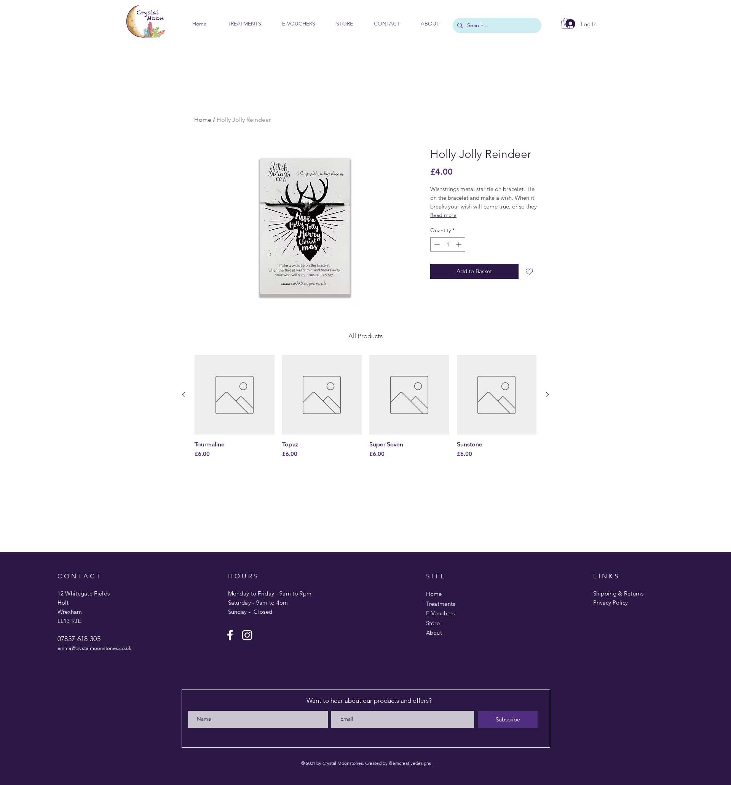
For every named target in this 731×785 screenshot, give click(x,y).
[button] (565, 23)
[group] (365, 407)
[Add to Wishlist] (529, 271)
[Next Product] (547, 394)
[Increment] (459, 244)
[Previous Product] (183, 394)
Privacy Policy (610, 602)
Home (202, 119)
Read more (443, 215)
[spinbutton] (448, 244)
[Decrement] (436, 244)
